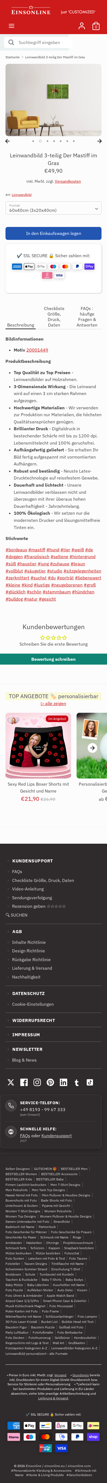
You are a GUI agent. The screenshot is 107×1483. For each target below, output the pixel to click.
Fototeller (12, 1264)
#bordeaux (16, 549)
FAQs (25, 1135)
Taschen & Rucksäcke (21, 1280)
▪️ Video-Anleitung (24, 889)
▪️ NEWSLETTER (24, 1049)
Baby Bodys (74, 1280)
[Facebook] (24, 1082)
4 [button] (54, 141)
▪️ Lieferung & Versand (28, 968)
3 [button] (47, 141)
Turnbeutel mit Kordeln (57, 1274)
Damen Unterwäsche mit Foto (27, 1221)
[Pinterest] (50, 1082)
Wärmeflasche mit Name (23, 1316)
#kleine (12, 585)
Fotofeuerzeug (39, 1338)
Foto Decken (14, 1338)
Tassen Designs (35, 1264)
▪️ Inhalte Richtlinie (25, 942)
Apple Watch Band (60, 1295)
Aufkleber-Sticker (40, 1290)
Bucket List (49, 1322)
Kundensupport (56, 1135)
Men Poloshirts (16, 1190)
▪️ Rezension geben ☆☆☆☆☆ (35, 906)
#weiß (77, 549)
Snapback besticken (79, 1248)
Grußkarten (76, 1343)
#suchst (38, 577)
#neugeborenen (67, 585)
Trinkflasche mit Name (67, 1264)
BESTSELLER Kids (18, 1179)
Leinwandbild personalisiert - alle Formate (36, 1354)
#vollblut (14, 571)
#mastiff (36, 549)
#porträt (65, 577)
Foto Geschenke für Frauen (71, 1232)
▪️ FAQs (13, 871)
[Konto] (81, 23)
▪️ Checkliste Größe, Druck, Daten (39, 880)
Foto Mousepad (61, 1306)
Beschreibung (20, 325)
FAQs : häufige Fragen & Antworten (87, 317)
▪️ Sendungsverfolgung (28, 897)
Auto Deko (65, 1290)
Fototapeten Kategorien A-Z (26, 1348)
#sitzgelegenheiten (82, 571)
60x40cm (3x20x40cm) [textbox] (33, 210)
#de (89, 549)
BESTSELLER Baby (50, 1179)
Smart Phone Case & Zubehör (64, 1301)
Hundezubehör (85, 1338)
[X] (10, 1082)
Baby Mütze (14, 1285)
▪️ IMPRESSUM (22, 1034)
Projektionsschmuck (78, 1243)
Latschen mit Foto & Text (46, 1258)
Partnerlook (47, 1227)
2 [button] (40, 141)
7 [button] (74, 141)
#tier (65, 549)
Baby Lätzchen (38, 1285)
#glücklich (15, 591)
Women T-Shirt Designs (22, 1211)
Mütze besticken (48, 1253)
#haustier (26, 563)
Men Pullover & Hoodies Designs (66, 1195)
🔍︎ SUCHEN (16, 915)
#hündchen (83, 591)
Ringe (77, 1237)
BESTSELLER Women (21, 1174)
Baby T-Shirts (51, 1280)
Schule (30, 1274)
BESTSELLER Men (74, 1169)
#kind (27, 585)
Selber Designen (17, 1169)
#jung (43, 563)
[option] (53, 100)
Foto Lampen (87, 1316)
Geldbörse (62, 1338)
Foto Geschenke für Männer (26, 1232)
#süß (10, 563)
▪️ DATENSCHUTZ (25, 993)
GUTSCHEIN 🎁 (45, 1169)
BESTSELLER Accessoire (59, 1174)
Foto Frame (50, 1311)
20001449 (37, 350)
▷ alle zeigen (53, 703)
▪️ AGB (13, 931)
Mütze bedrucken (18, 1253)
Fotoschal (71, 1253)
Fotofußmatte (43, 1332)
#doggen (14, 556)
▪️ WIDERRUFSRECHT (30, 1020)
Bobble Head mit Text (78, 1322)
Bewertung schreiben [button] (53, 659)
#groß (90, 585)
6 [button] (67, 141)
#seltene (59, 556)
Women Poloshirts (58, 1211)
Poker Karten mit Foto (21, 1311)
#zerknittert (17, 577)
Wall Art (58, 1343)
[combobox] (53, 208)
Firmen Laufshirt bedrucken (25, 1185)
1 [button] (33, 141)
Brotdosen (13, 1274)
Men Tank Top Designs (48, 1190)
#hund (52, 549)
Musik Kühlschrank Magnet (25, 1306)
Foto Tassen (78, 1258)
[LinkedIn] (63, 1082)
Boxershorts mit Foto (21, 1200)
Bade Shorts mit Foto (56, 1200)
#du (52, 577)
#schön (34, 591)
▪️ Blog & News (21, 1060)
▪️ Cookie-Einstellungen (29, 1004)
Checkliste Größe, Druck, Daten (54, 317)
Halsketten (34, 1243)
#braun (78, 563)
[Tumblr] (76, 1082)
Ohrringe (52, 1243)
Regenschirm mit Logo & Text (27, 1343)
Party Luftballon (17, 1332)
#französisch (36, 556)
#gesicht (47, 599)
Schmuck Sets (15, 1248)
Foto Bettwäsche (70, 1332)
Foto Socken (14, 1258)
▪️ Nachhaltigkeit (23, 977)
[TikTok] (90, 1082)
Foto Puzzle (14, 1290)
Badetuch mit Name (20, 1227)
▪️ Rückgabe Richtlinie (28, 959)
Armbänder (13, 1243)
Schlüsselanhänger (60, 1316)
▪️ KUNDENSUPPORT (29, 861)
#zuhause (59, 563)
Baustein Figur (16, 1327)
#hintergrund (82, 556)
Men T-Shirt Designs (65, 1185)
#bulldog (14, 599)
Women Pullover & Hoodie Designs (66, 1216)
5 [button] (60, 141)
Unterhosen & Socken (21, 1206)
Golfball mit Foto (71, 1327)
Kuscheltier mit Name (69, 1285)
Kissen (82, 1290)
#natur (31, 599)
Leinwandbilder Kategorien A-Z (74, 1348)
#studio (54, 571)
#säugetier (35, 571)
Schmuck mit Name (54, 1237)
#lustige (42, 585)
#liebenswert (88, 577)
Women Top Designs (20, 1216)
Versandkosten (68, 181)
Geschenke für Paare (20, 1237)
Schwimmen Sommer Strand (26, 1269)
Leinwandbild (22, 195)
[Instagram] (37, 1082)
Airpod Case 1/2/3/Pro (22, 1301)
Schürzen (37, 1248)
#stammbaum (57, 591)
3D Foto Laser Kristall (21, 1322)
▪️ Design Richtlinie (25, 950)
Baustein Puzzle (43, 1327)
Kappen (54, 1248)
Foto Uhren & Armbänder (24, 1295)
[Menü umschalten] (11, 25)
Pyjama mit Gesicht (56, 1206)
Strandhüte (62, 1221)
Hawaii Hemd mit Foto (21, 1195)
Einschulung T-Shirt (65, 1269)
